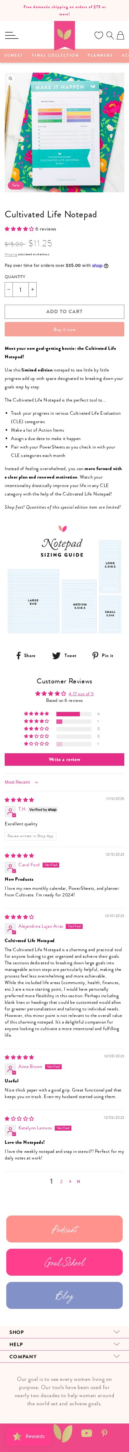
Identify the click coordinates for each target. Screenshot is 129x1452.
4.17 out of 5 (81, 694)
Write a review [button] (64, 759)
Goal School (65, 1262)
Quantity (15, 277)
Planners (100, 55)
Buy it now (65, 329)
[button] (11, 35)
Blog (64, 1295)
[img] (19, 800)
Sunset (13, 55)
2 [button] (61, 1181)
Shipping (11, 254)
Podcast (64, 1229)
